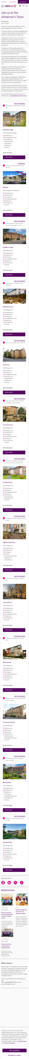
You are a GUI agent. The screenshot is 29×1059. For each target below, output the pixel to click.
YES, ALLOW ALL (14, 1050)
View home (8, 157)
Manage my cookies (14, 1055)
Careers (4, 2)
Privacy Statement (9, 1043)
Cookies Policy (22, 1041)
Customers (22, 2)
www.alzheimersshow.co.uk (18, 96)
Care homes (13, 2)
